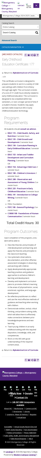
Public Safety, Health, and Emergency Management (21, 436)
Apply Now (15, 393)
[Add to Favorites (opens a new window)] (28, 55)
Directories (17, 411)
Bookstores (18, 408)
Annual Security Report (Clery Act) (25, 427)
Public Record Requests (18, 439)
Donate (29, 393)
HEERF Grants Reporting (14, 430)
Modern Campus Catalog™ (25, 455)
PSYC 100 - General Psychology (21, 207)
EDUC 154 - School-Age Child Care (22, 167)
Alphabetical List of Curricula (25, 73)
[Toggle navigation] (29, 5)
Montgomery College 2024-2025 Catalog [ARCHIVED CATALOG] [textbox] (21, 15)
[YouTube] (30, 387)
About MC (8, 408)
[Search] (36, 32)
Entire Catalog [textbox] (8, 27)
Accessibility (8, 427)
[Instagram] (17, 387)
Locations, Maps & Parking (17, 414)
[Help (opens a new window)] (37, 55)
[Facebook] (5, 387)
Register (33, 414)
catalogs (9, 452)
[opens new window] (11, 387)
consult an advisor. (28, 129)
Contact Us (22, 397)
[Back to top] (39, 421)
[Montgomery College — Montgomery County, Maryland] (10, 7)
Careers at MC (31, 408)
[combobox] (20, 15)
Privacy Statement (30, 433)
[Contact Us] (21, 5)
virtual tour (21, 417)
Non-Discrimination (30, 430)
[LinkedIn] (23, 387)
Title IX (30, 439)
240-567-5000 (17, 402)
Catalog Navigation (11, 47)
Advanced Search (9, 40)
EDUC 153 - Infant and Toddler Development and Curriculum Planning (21, 157)
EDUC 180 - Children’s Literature (21, 173)
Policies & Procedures (14, 433)
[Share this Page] (31, 55)
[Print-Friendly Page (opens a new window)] (34, 55)
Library (27, 411)
